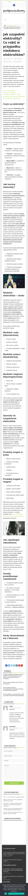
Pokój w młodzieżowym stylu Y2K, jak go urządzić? (13, 683)
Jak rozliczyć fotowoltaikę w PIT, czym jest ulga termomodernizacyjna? (13, 809)
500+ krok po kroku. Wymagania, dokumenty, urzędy (13, 800)
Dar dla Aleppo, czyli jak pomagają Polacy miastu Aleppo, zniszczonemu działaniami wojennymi (13, 870)
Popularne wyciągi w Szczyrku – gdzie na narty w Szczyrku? (13, 813)
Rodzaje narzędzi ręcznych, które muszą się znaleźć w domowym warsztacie (13, 805)
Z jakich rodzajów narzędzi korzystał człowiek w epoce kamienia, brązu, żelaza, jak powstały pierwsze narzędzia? (13, 676)
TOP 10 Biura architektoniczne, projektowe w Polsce (13, 877)
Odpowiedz (11, 709)
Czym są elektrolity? (9, 90)
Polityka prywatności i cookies (16, 893)
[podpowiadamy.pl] (14, 11)
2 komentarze (9, 61)
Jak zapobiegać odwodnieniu (12, 98)
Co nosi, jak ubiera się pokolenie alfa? (15, 797)
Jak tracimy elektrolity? (10, 92)
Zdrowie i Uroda (12, 25)
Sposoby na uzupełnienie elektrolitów (14, 96)
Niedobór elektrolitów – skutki (12, 94)
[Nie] (26, 889)
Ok (5, 893)
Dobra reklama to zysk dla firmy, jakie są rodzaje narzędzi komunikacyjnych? (13, 694)
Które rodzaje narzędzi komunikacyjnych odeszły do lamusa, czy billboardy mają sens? (13, 689)
